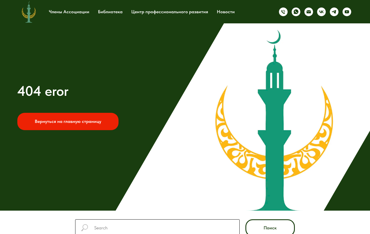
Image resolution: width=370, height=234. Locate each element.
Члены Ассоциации (69, 11)
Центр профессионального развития (169, 11)
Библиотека (110, 11)
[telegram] (334, 12)
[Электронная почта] (308, 12)
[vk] (321, 12)
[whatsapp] (296, 12)
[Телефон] (283, 12)
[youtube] (347, 12)
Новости (226, 11)
